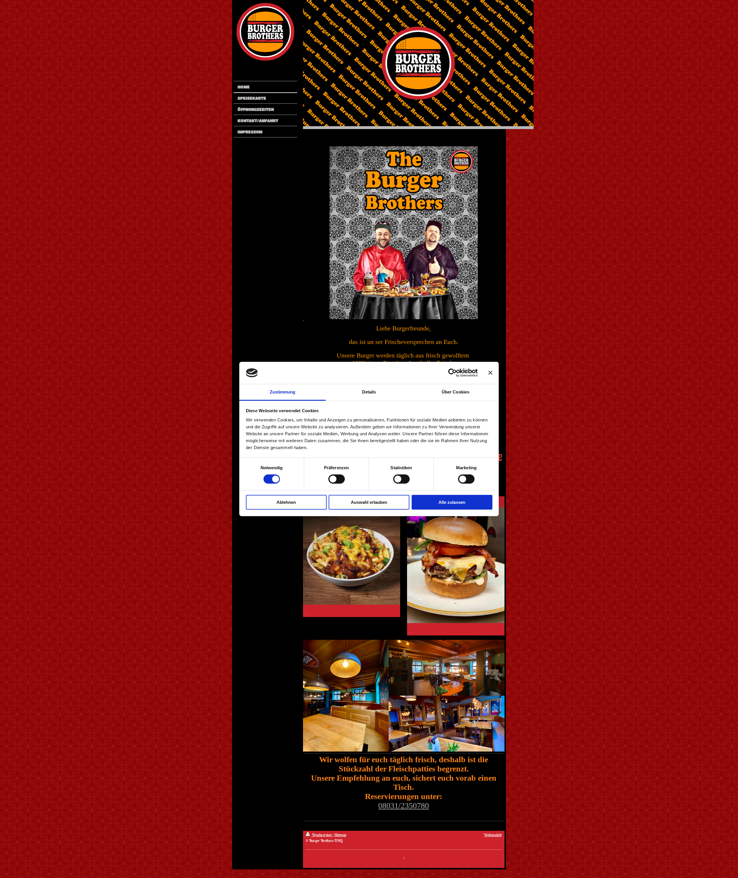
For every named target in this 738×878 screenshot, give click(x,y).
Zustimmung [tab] (282, 391)
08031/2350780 (403, 805)
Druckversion (322, 834)
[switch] (336, 479)
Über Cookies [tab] (455, 391)
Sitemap (340, 834)
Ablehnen (286, 502)
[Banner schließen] (490, 373)
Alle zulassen (451, 502)
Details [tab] (369, 391)
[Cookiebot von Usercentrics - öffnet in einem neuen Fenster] (452, 372)
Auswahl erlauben (369, 502)
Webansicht (493, 834)
